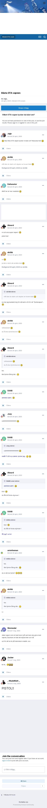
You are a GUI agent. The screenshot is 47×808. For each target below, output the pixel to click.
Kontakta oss (23, 802)
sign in (15, 123)
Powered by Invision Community (23, 805)
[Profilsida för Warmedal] (4, 629)
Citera (8, 148)
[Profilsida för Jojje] (4, 135)
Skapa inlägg (23, 108)
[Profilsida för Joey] (4, 415)
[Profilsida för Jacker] (4, 659)
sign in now (6, 760)
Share (24, 781)
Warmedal (11, 628)
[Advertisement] (23, 65)
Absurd (10, 225)
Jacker (10, 657)
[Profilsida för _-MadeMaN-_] (4, 682)
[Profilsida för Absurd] (4, 226)
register (22, 123)
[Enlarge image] (3, 141)
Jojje (5, 99)
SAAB (9, 391)
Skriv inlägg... (11, 769)
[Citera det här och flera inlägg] (3, 148)
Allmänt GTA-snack (18, 101)
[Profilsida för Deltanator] (4, 185)
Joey (9, 414)
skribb (10, 157)
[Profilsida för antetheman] (4, 551)
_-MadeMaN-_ (13, 681)
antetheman (12, 550)
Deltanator (12, 184)
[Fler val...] (43, 135)
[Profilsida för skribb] (4, 158)
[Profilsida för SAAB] (4, 392)
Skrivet (14, 136)
